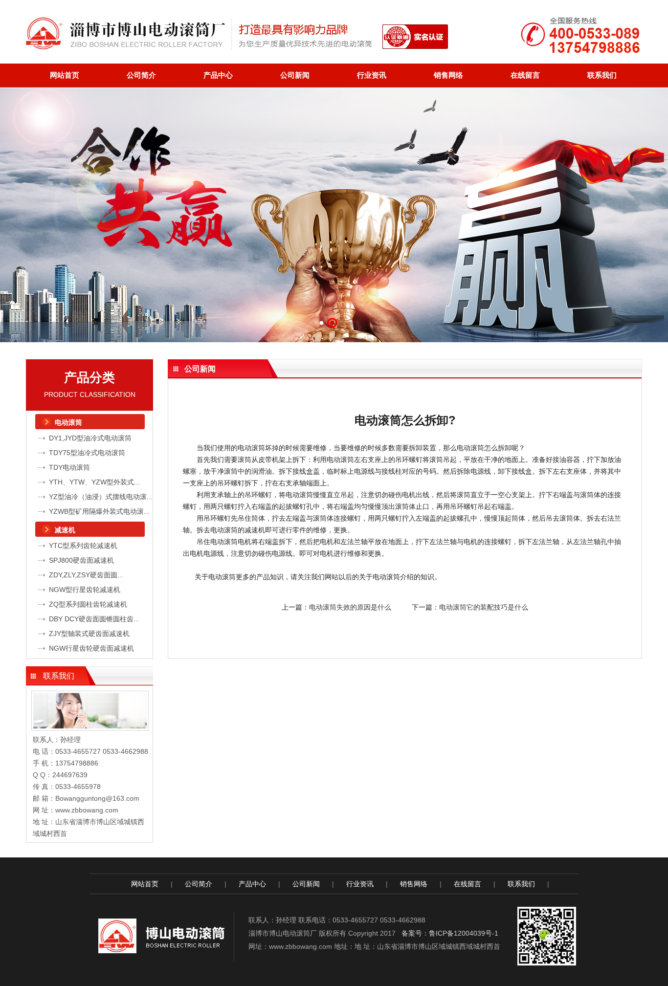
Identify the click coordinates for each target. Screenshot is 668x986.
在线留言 (525, 75)
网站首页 (64, 75)
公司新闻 (295, 75)
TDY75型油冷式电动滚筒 (87, 453)
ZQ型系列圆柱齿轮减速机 (88, 604)
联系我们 (602, 75)
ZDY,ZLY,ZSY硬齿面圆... (86, 575)
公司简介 (141, 75)
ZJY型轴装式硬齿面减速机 (89, 633)
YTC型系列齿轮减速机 (83, 545)
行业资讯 (371, 75)
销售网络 (448, 75)
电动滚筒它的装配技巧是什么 (483, 607)
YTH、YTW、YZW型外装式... (94, 482)
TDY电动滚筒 (69, 467)
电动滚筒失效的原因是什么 (350, 607)
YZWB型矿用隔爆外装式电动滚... (99, 511)
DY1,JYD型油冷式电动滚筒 (90, 438)
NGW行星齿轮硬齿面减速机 (91, 648)
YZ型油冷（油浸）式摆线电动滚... (101, 497)
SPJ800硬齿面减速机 (81, 560)
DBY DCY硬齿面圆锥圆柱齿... (94, 619)
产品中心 (218, 75)
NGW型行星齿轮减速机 (84, 589)
